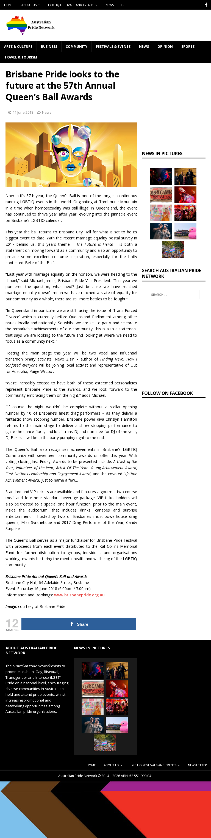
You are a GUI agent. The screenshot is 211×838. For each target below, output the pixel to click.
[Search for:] (173, 294)
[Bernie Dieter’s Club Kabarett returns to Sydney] (185, 194)
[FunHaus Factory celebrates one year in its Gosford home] (185, 213)
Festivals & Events (113, 46)
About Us (29, 5)
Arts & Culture (18, 46)
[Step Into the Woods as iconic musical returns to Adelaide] (161, 231)
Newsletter (115, 5)
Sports (188, 46)
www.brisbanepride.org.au (79, 594)
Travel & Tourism (20, 57)
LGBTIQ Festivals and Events (71, 5)
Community (76, 46)
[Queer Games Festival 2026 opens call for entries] (161, 194)
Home (8, 5)
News (144, 46)
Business (49, 46)
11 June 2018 (23, 112)
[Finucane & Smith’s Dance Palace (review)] (161, 176)
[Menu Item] (206, 5)
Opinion (165, 46)
